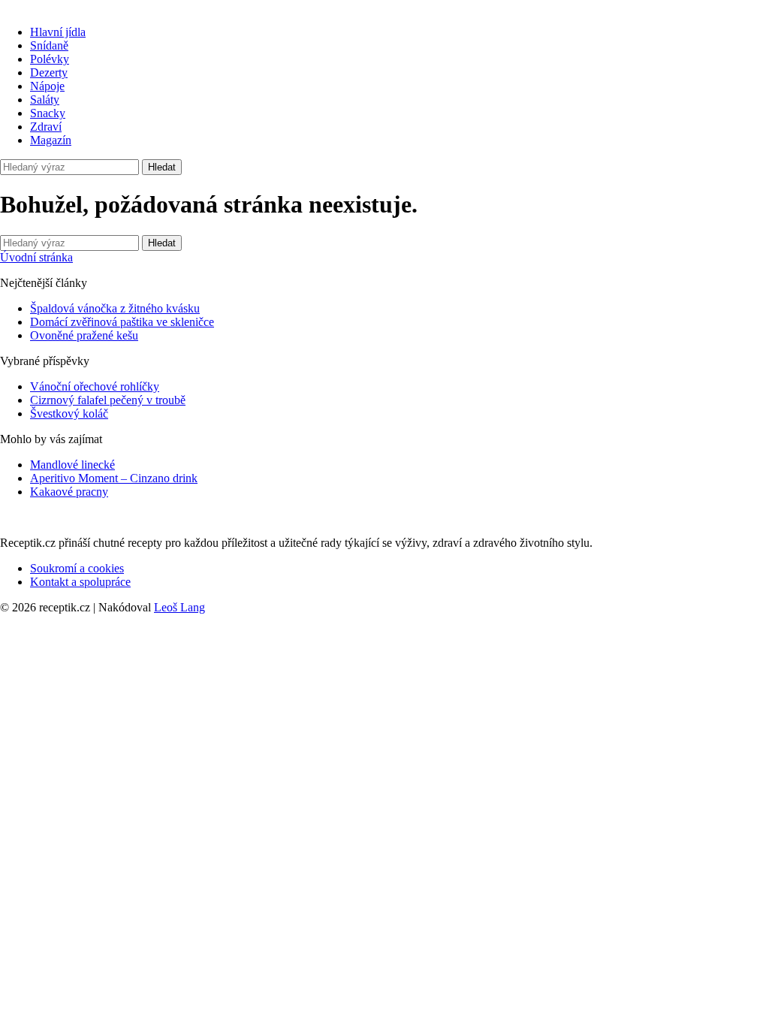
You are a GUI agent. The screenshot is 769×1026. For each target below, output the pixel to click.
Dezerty (49, 72)
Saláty (44, 99)
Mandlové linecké (72, 464)
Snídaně (49, 45)
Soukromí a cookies (77, 568)
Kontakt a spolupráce (80, 581)
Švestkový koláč (69, 413)
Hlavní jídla (58, 32)
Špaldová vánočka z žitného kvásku (115, 308)
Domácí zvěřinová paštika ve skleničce (122, 321)
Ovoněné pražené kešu (84, 335)
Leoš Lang (179, 607)
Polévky (49, 59)
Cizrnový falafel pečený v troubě (107, 400)
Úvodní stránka (36, 257)
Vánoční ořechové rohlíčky (94, 386)
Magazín (50, 140)
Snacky (47, 113)
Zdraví (46, 126)
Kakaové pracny (69, 491)
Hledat (162, 167)
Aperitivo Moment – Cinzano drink (114, 478)
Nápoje (47, 86)
